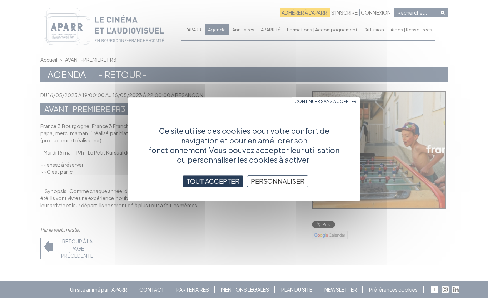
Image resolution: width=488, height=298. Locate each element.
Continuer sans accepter (325, 101)
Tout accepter (212, 181)
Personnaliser (277, 181)
